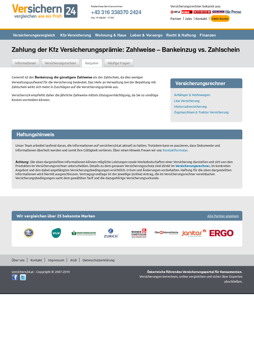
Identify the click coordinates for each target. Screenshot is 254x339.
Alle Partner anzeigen (223, 216)
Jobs (188, 18)
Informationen (25, 63)
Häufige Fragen (119, 63)
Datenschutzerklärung (99, 260)
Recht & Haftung (181, 35)
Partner (175, 18)
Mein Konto (220, 18)
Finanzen (208, 35)
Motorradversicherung (190, 106)
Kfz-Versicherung (75, 35)
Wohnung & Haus (111, 35)
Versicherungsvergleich (34, 35)
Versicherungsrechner (60, 63)
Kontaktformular (175, 150)
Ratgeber (92, 63)
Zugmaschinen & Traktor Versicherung (201, 112)
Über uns (18, 260)
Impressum (56, 260)
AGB (73, 260)
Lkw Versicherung (187, 101)
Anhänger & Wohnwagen (192, 95)
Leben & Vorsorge (146, 35)
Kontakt (201, 18)
